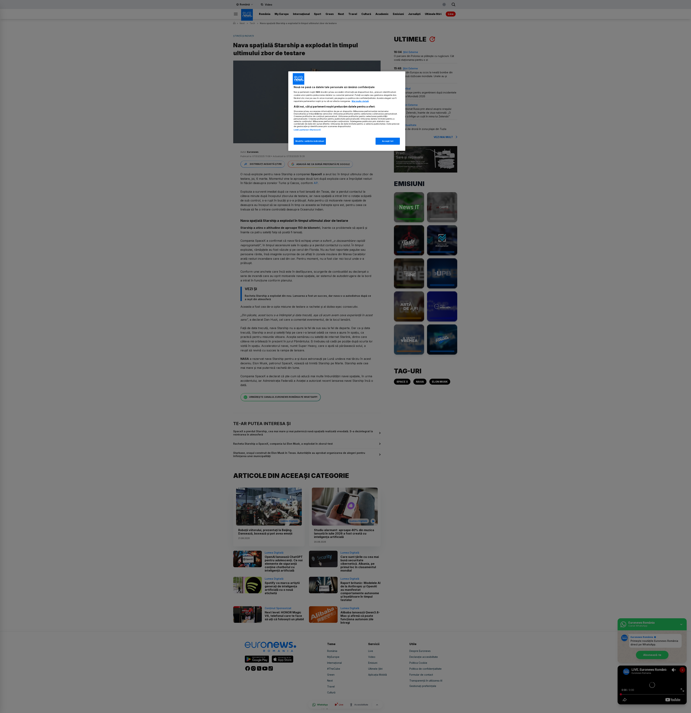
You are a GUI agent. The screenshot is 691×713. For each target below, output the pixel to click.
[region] (346, 111)
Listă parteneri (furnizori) (307, 130)
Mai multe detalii (360, 101)
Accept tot (388, 141)
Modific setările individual (309, 141)
